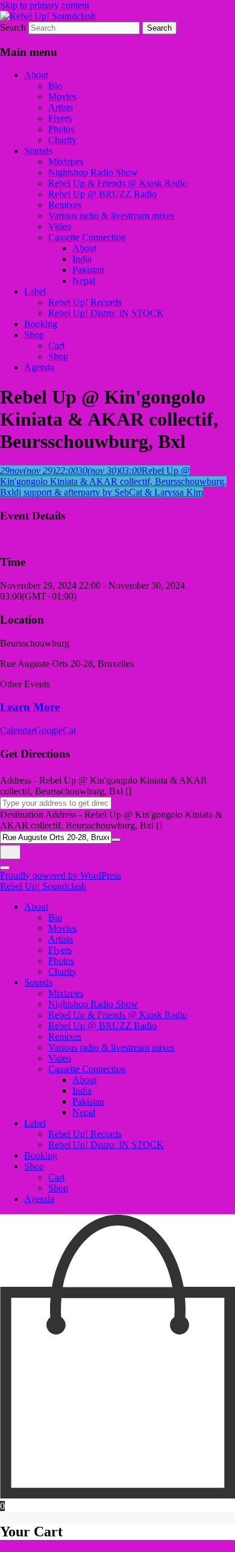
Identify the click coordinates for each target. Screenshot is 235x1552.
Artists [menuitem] (60, 939)
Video (59, 226)
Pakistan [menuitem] (88, 1101)
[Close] (5, 868)
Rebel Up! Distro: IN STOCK (106, 313)
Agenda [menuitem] (39, 1199)
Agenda (39, 367)
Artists (60, 107)
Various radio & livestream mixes (111, 215)
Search (13, 27)
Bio (55, 86)
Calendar (17, 730)
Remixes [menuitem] (64, 1036)
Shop (34, 335)
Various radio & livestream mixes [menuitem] (111, 1047)
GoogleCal (55, 730)
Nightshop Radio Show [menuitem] (93, 1004)
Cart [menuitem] (56, 1177)
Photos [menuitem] (61, 960)
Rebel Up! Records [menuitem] (85, 1134)
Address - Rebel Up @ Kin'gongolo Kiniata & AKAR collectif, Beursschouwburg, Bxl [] (103, 785)
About (36, 75)
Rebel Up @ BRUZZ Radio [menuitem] (102, 1025)
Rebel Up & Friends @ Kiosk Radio (117, 183)
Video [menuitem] (59, 1058)
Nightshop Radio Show (93, 172)
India (82, 259)
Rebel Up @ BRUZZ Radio (102, 194)
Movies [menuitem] (62, 928)
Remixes (64, 205)
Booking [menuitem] (40, 1155)
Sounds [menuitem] (38, 982)
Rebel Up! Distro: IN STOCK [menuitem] (106, 1144)
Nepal (83, 280)
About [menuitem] (36, 906)
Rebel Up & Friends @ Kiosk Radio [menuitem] (117, 1015)
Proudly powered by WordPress (60, 875)
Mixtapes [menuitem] (65, 993)
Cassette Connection (87, 237)
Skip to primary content (44, 5)
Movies (62, 96)
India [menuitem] (82, 1090)
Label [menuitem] (35, 1123)
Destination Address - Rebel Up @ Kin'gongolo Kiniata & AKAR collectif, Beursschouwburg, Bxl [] (111, 819)
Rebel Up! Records (85, 302)
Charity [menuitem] (62, 971)
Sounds (38, 151)
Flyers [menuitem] (60, 950)
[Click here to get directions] (10, 852)
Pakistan (88, 270)
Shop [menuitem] (34, 1166)
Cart (56, 345)
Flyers (60, 118)
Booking (40, 324)
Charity (62, 140)
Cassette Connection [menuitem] (87, 1069)
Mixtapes (65, 161)
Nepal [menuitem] (83, 1112)
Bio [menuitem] (55, 917)
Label (35, 291)
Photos (61, 129)
